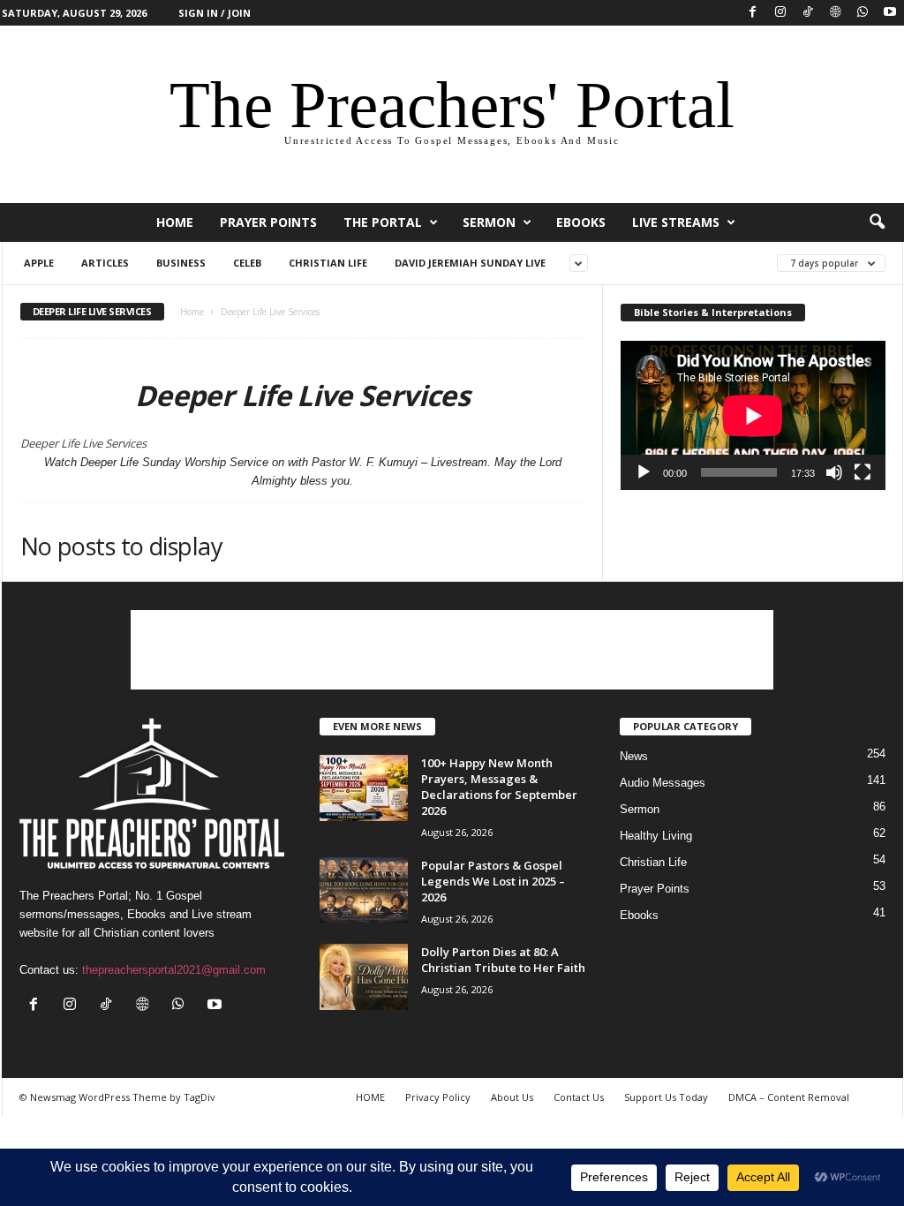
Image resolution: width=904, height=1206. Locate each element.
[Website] (835, 13)
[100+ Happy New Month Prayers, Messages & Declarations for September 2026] (364, 788)
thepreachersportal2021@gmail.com (174, 969)
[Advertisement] (452, 650)
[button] (876, 222)
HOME (174, 222)
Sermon (489, 222)
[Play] (643, 472)
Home (192, 311)
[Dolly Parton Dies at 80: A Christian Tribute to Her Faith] (364, 977)
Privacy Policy (438, 1097)
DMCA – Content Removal (788, 1097)
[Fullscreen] (862, 472)
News (634, 756)
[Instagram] (780, 13)
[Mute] (834, 472)
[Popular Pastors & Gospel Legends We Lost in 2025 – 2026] (364, 890)
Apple (39, 262)
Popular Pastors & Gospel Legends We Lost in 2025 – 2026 (493, 881)
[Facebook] (753, 13)
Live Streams (675, 222)
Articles (105, 262)
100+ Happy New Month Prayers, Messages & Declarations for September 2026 (499, 786)
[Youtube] (889, 13)
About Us (512, 1097)
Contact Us (579, 1097)
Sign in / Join (214, 12)
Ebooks (581, 222)
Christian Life (328, 262)
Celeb (247, 262)
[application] (753, 415)
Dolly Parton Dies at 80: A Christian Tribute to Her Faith (503, 960)
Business (181, 262)
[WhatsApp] (862, 13)
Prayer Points (268, 222)
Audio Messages (662, 782)
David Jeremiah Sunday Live (470, 262)
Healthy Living (656, 835)
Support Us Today (666, 1097)
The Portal (382, 222)
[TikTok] (807, 13)
